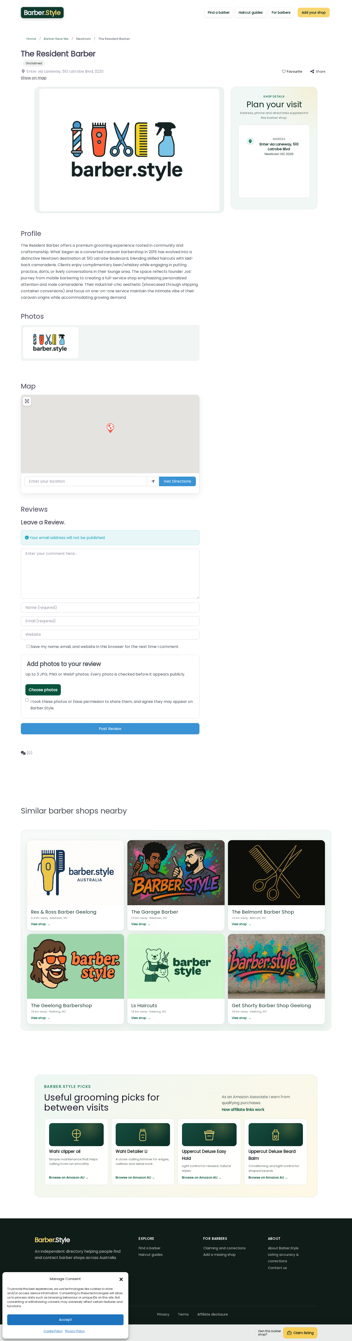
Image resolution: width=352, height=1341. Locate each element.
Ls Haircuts (144, 1005)
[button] (121, 1278)
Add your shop (314, 12)
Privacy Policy (75, 1331)
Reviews (34, 509)
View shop (40, 924)
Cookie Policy (53, 1331)
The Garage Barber (154, 912)
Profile (31, 233)
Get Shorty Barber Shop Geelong (271, 1005)
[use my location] (153, 481)
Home (31, 38)
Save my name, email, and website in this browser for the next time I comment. (105, 646)
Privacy (163, 1314)
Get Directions (177, 481)
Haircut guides (251, 12)
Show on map (33, 78)
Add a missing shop (219, 1254)
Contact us (277, 1267)
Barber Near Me (56, 38)
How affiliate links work (243, 1109)
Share (320, 71)
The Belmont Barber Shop (263, 912)
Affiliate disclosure (212, 1314)
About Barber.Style (283, 1248)
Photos (32, 316)
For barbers (281, 12)
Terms (183, 1314)
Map (28, 386)
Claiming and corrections (224, 1248)
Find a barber (219, 12)
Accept (65, 1319)
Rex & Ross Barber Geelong (64, 912)
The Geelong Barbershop (61, 1005)
